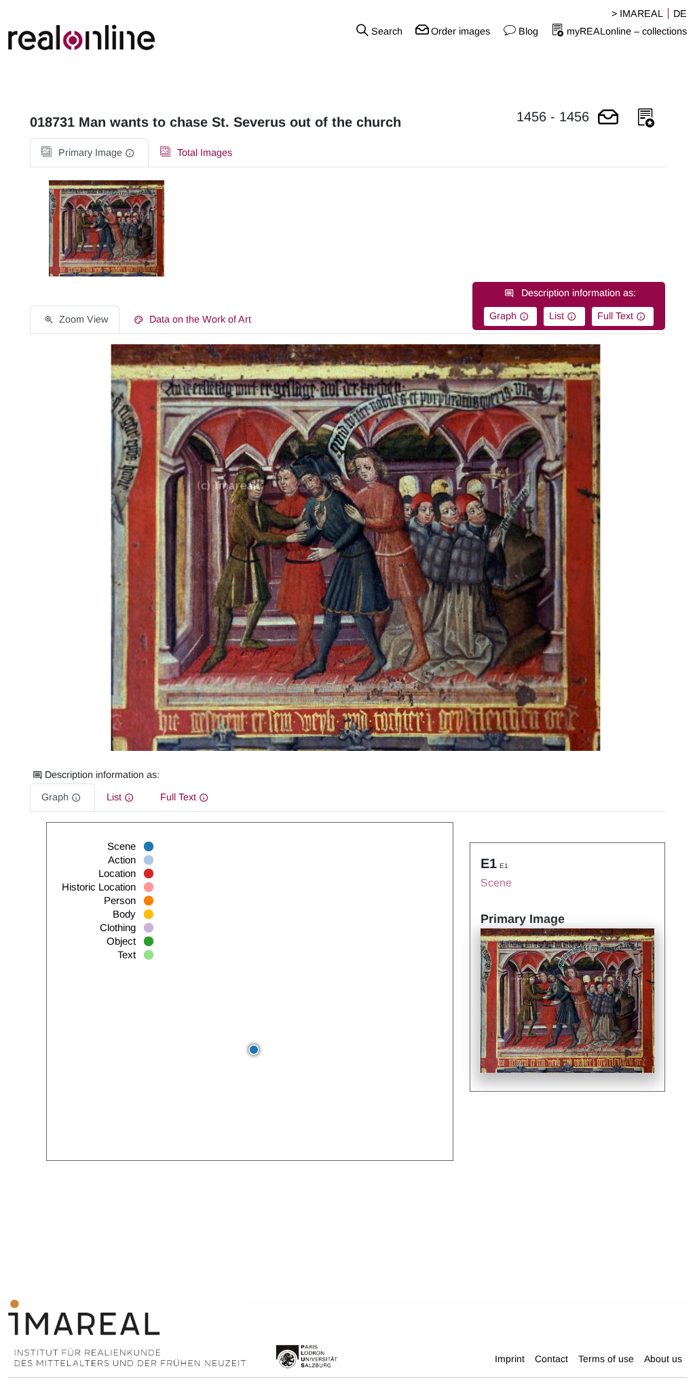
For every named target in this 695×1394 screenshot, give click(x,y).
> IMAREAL (637, 13)
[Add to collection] (646, 118)
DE (680, 13)
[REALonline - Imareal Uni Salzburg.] (115, 30)
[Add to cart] (608, 118)
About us (663, 1358)
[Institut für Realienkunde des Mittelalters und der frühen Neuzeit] (127, 1333)
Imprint (510, 1358)
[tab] (89, 152)
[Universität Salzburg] (307, 1355)
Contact (551, 1358)
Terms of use (606, 1358)
